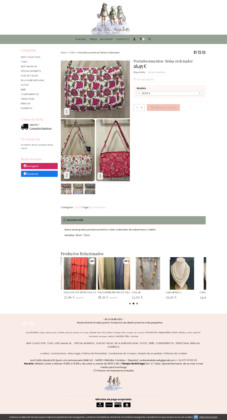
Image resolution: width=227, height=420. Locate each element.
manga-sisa (119, 332)
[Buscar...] (150, 39)
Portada (81, 39)
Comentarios (98, 207)
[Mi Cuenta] (134, 39)
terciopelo (103, 336)
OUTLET (25, 85)
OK (196, 417)
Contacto (122, 39)
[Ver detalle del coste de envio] (25, 127)
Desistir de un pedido (150, 353)
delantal (68, 332)
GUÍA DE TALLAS (29, 75)
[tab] (72, 220)
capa (41, 332)
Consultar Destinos (41, 128)
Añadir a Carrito (165, 108)
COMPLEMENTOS (30, 94)
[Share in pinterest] (204, 52)
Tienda (93, 39)
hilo (103, 332)
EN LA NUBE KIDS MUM (32, 80)
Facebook (32, 173)
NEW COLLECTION (30, 57)
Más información (208, 417)
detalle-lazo (95, 332)
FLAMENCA (26, 108)
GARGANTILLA (173, 292)
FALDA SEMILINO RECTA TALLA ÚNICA (118, 292)
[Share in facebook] (195, 52)
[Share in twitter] (200, 52)
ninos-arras (178, 332)
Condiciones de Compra (122, 353)
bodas (34, 332)
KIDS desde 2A (29, 66)
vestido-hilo (122, 336)
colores (61, 332)
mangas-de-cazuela (135, 332)
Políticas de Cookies (175, 353)
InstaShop (106, 39)
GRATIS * (34, 124)
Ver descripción (145, 79)
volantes (134, 336)
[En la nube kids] (113, 17)
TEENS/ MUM (27, 98)
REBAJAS (25, 103)
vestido (111, 336)
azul (28, 332)
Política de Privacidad (94, 353)
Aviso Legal (74, 353)
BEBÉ (23, 89)
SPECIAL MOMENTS (31, 71)
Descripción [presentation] (74, 220)
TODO (24, 61)
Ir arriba (44, 353)
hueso (109, 332)
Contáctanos (58, 353)
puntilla (189, 332)
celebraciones (51, 332)
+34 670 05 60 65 (187, 360)
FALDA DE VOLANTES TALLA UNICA (83, 292)
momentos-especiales (158, 332)
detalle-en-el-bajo (80, 332)
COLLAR (136, 292)
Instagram (33, 166)
